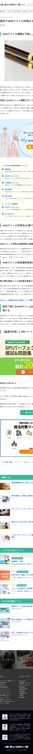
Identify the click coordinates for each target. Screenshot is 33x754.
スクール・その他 (4, 703)
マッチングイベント (5, 691)
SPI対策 (21, 695)
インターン (8, 659)
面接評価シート (23, 697)
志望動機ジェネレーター (25, 683)
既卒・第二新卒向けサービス (7, 701)
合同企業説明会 (4, 687)
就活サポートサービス (5, 699)
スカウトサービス (4, 697)
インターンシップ (4, 689)
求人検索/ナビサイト (5, 695)
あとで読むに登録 (7, 462)
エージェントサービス (5, 693)
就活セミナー (3, 685)
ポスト (27, 462)
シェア (19, 462)
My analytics (22, 680)
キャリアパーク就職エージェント (8, 680)
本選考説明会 (3, 683)
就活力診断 (22, 687)
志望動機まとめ (23, 693)
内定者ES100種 (23, 689)
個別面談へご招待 (17, 561)
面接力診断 (22, 691)
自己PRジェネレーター (25, 685)
